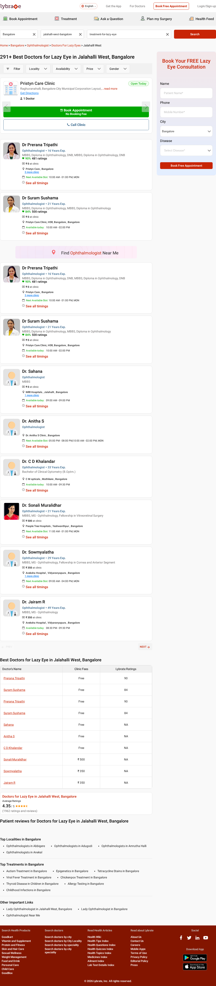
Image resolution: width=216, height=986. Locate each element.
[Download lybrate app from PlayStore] (195, 960)
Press (134, 965)
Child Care (8, 969)
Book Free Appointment (171, 6)
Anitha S (9, 736)
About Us (136, 937)
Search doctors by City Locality (63, 941)
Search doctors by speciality (62, 945)
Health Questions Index (102, 945)
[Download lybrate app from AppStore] (195, 969)
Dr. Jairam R (33, 601)
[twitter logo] (189, 939)
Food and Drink (11, 961)
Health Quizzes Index (100, 949)
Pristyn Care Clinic (37, 83)
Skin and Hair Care (13, 949)
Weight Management (14, 957)
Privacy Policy (139, 957)
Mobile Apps (138, 949)
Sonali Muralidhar (15, 759)
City (163, 122)
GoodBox (7, 973)
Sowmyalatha (13, 771)
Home (4, 45)
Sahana (9, 724)
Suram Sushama (14, 690)
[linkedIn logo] (197, 939)
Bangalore (17, 45)
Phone (165, 103)
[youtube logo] (205, 939)
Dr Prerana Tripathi (40, 144)
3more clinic (32, 172)
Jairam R (9, 782)
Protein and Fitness (13, 945)
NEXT (143, 646)
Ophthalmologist (38, 45)
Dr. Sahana (32, 371)
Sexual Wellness (12, 953)
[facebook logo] (181, 939)
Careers (135, 945)
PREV (9, 646)
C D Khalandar (13, 748)
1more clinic (32, 395)
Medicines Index (97, 957)
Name (164, 84)
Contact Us (137, 941)
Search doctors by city (58, 937)
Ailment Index (96, 961)
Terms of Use (139, 953)
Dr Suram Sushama (40, 197)
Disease (166, 141)
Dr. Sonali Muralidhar (41, 505)
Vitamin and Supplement (16, 941)
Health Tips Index (98, 941)
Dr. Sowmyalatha (38, 552)
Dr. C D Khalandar (38, 461)
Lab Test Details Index (101, 965)
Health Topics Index (99, 953)
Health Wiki (94, 937)
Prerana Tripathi (14, 678)
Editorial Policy (139, 961)
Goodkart (7, 937)
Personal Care (10, 965)
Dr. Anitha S (33, 421)
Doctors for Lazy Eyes (66, 45)
